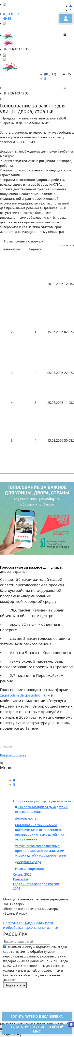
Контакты (20, 879)
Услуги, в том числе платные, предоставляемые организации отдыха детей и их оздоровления (40, 851)
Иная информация (29, 869)
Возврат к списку (13, 755)
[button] (71, 1024)
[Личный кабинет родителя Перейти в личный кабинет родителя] (66, 18)
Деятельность (26, 818)
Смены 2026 (22, 874)
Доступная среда (28, 862)
